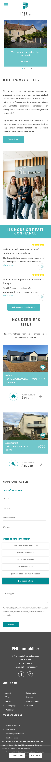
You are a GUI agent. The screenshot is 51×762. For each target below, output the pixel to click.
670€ (42, 446)
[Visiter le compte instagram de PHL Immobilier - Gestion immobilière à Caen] (30, 674)
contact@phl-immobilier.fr (25, 667)
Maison (8, 375)
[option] (25, 43)
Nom (6, 498)
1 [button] (22, 68)
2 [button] (25, 68)
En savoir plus (13, 139)
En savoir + (25, 61)
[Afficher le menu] (6, 4)
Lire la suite (8, 265)
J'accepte (35, 755)
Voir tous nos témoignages (23, 307)
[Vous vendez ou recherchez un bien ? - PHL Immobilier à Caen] (25, 34)
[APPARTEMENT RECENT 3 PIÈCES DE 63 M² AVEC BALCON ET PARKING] (25, 426)
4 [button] (31, 68)
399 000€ (39, 379)
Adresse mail (9, 518)
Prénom (6, 508)
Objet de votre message (16, 538)
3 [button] (28, 68)
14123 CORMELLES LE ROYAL (16, 448)
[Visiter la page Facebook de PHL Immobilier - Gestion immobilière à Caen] (21, 674)
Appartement (11, 443)
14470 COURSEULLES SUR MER (16, 380)
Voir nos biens (28, 397)
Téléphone (8, 527)
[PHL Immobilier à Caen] (26, 11)
